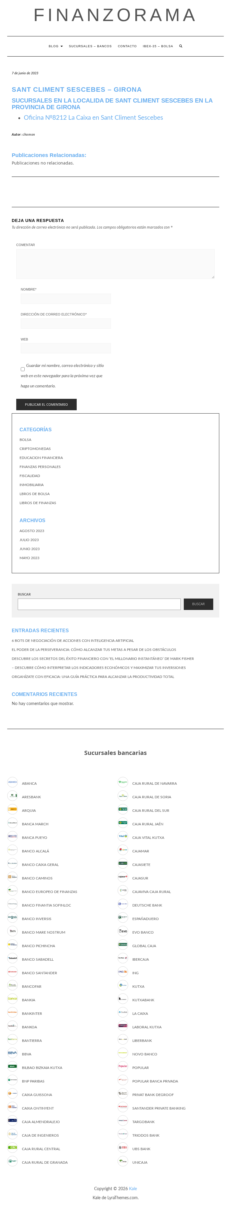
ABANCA (29, 783)
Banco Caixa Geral (40, 865)
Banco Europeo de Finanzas (49, 892)
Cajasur (140, 878)
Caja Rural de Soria (151, 797)
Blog (54, 46)
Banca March (35, 824)
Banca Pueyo (34, 837)
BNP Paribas (33, 1081)
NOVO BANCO (144, 1054)
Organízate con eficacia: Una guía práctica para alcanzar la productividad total (93, 677)
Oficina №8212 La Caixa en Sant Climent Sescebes (93, 118)
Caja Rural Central (41, 1149)
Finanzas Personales (40, 467)
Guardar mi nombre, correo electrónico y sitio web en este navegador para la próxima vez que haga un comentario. (62, 376)
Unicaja (139, 1162)
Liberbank (142, 1040)
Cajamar (140, 851)
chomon (29, 134)
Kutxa (138, 986)
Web (24, 339)
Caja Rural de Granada (45, 1162)
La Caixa (140, 1013)
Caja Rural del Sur (150, 810)
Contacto (127, 46)
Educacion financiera (41, 458)
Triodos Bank (145, 1135)
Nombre (28, 289)
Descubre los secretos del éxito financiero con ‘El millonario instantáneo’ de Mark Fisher (103, 658)
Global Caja (144, 946)
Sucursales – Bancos (90, 46)
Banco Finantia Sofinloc (46, 905)
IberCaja (140, 959)
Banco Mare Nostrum (43, 932)
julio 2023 (29, 540)
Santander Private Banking (159, 1108)
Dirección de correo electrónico (54, 314)
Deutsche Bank (147, 905)
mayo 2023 (29, 558)
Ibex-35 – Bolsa (158, 46)
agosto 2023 (32, 531)
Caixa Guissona (37, 1095)
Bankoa (29, 1027)
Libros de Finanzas (38, 503)
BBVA (26, 1054)
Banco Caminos (37, 878)
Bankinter (32, 1013)
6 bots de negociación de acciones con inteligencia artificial (73, 640)
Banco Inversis (36, 919)
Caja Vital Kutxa (148, 837)
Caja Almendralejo (41, 1122)
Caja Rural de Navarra (154, 783)
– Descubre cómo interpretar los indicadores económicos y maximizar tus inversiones (99, 668)
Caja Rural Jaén (147, 824)
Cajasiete (141, 865)
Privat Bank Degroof (153, 1095)
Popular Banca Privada (155, 1081)
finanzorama (115, 15)
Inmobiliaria (32, 485)
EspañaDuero (145, 919)
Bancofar (32, 986)
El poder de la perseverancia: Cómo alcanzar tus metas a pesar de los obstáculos (94, 649)
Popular (140, 1068)
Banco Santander (39, 973)
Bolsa (25, 440)
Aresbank (31, 797)
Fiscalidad (30, 476)
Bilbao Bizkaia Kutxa (42, 1068)
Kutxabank (143, 1000)
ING (135, 973)
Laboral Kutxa (147, 1027)
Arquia (29, 810)
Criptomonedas (35, 449)
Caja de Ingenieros (40, 1135)
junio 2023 (30, 549)
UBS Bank (141, 1149)
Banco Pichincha (38, 946)
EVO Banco (143, 932)
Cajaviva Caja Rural (151, 892)
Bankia (28, 1000)
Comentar (25, 245)
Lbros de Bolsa (35, 494)
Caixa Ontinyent (38, 1108)
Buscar (24, 594)
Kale (133, 1189)
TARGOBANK (143, 1122)
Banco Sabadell (38, 959)
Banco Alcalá (35, 851)
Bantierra (32, 1040)
